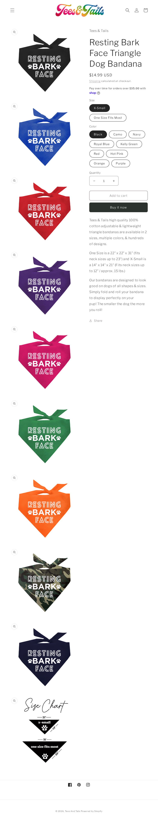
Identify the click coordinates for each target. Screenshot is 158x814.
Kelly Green (129, 144)
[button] (12, 10)
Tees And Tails (72, 811)
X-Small (99, 108)
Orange (99, 163)
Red (97, 153)
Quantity (95, 172)
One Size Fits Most (108, 117)
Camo (117, 134)
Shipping (95, 81)
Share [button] (98, 320)
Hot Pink (116, 153)
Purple (121, 163)
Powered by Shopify (91, 811)
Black (98, 134)
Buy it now (118, 207)
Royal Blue (102, 144)
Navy (137, 134)
